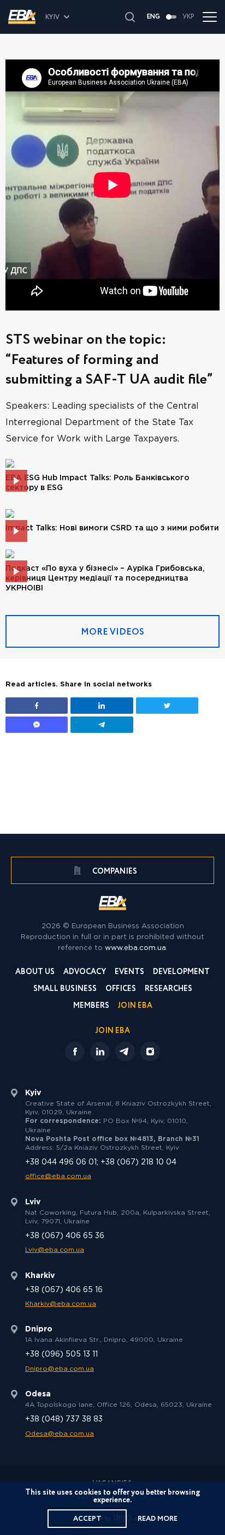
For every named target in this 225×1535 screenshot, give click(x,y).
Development (181, 972)
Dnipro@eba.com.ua (59, 1369)
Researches (168, 989)
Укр (188, 17)
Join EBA (135, 1006)
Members (91, 1006)
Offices (120, 989)
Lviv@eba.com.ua (54, 1250)
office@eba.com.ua (58, 1176)
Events (129, 972)
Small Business (65, 989)
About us (35, 972)
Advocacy (84, 972)
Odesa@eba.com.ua (59, 1434)
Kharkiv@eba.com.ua (60, 1304)
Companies (114, 871)
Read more (157, 1518)
